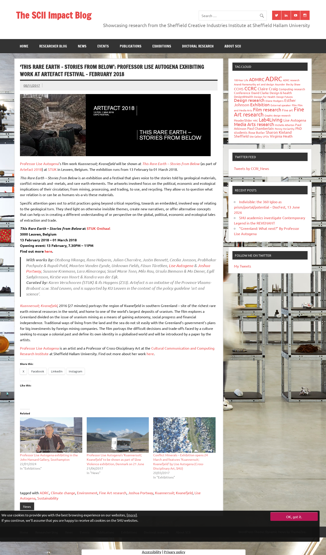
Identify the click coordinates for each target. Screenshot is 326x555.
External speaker (281, 105)
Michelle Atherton (284, 125)
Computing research (292, 89)
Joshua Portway (140, 492)
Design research (249, 100)
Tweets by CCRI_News (251, 168)
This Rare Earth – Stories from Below (171, 163)
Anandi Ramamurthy (245, 84)
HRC (255, 120)
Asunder (280, 84)
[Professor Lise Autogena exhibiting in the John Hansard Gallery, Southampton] (51, 435)
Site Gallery (255, 136)
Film (294, 105)
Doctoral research (198, 46)
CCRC (250, 88)
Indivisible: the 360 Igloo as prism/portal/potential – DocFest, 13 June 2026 (267, 207)
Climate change (63, 492)
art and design (265, 84)
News (82, 46)
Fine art (287, 110)
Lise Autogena (181, 265)
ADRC (44, 492)
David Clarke (260, 93)
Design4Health (243, 96)
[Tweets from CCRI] (276, 15)
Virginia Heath (281, 136)
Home (24, 46)
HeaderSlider (243, 120)
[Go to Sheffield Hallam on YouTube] (295, 15)
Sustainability (47, 498)
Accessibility (151, 551)
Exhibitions (161, 46)
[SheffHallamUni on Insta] (305, 15)
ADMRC (256, 79)
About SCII (232, 46)
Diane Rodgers (274, 100)
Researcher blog (53, 46)
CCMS (239, 89)
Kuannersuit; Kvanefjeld (174, 492)
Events (103, 46)
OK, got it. (294, 516)
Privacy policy (174, 551)
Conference (242, 93)
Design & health (281, 93)
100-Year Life (241, 80)
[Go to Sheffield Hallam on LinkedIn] (286, 15)
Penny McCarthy (285, 128)
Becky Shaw (293, 84)
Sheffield (241, 136)
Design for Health (264, 96)
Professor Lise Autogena (39, 163)
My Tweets (242, 266)
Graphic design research (278, 115)
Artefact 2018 (31, 169)
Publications (130, 46)
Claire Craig (268, 88)
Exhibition (260, 104)
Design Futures (284, 96)
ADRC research (291, 80)
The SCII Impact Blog (53, 15)
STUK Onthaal (98, 228)
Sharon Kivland (279, 132)
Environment (87, 492)
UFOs (266, 136)
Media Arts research (254, 124)
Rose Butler (256, 132)
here (48, 251)
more (132, 515)
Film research (267, 109)
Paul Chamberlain (260, 128)
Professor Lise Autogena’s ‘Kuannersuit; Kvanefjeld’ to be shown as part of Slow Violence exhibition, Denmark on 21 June (115, 459)
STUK (52, 169)
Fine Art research (112, 492)
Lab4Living (271, 119)
